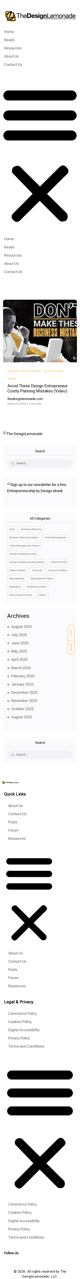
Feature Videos (17, 570)
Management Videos (42, 578)
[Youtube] (32, 1261)
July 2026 (19, 635)
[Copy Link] (24, 413)
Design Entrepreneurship (22, 553)
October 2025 (22, 709)
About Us (11, 56)
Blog (12, 529)
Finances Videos (58, 570)
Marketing (15, 586)
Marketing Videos (36, 586)
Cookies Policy (20, 1022)
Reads (9, 40)
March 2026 (21, 668)
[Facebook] (16, 1261)
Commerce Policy (22, 1013)
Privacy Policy (19, 1038)
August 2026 (21, 626)
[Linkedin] (24, 1261)
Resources (13, 48)
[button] (40, 154)
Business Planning (31, 529)
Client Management (55, 537)
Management (16, 578)
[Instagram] (7, 1261)
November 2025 (24, 700)
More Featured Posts (20, 594)
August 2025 (21, 717)
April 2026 (19, 659)
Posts (12, 822)
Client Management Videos (24, 545)
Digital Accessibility (24, 1030)
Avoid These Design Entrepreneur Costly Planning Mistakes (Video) (37, 389)
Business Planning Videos (23, 537)
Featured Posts (59, 562)
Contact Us (13, 64)
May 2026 (19, 651)
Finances (37, 570)
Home (9, 32)
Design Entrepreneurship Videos (26, 562)
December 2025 (24, 692)
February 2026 (22, 676)
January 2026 (22, 684)
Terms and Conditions (26, 1046)
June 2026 (20, 643)
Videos (42, 594)
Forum (13, 830)
